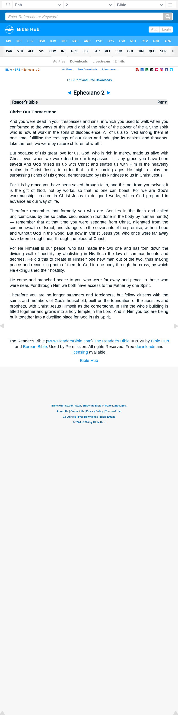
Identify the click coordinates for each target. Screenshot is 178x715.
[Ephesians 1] (6, 336)
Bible (8, 69)
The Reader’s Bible (112, 341)
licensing (80, 352)
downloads (145, 346)
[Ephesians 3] (172, 336)
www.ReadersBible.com (69, 341)
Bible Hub (160, 341)
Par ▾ (162, 102)
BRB (17, 69)
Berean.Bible (35, 346)
